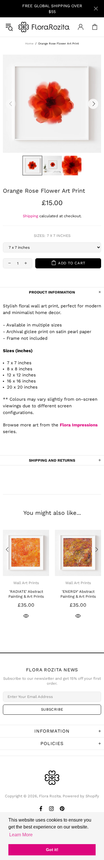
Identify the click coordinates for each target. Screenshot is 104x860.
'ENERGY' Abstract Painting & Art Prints (78, 594)
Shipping (30, 216)
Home (29, 43)
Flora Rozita (44, 27)
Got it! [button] (52, 849)
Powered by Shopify (81, 796)
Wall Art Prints (26, 583)
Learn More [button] (21, 834)
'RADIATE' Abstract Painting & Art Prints (26, 594)
